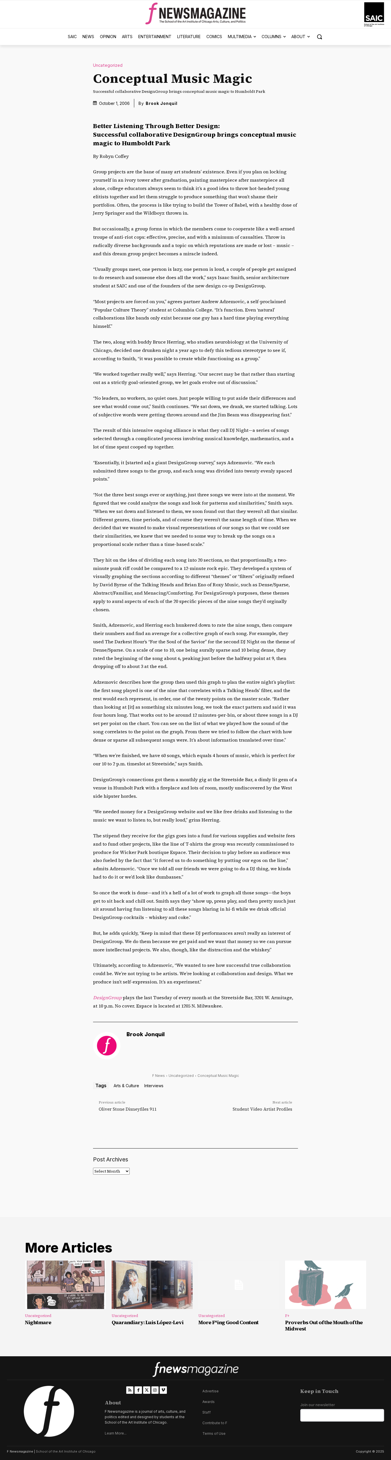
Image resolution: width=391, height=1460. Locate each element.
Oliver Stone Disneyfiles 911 (128, 1109)
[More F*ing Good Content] (238, 1285)
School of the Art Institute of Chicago (66, 1451)
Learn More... (116, 1433)
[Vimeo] (163, 1390)
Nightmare (38, 1322)
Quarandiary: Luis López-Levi (147, 1322)
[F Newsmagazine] (374, 14)
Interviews (153, 1085)
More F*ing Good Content (228, 1322)
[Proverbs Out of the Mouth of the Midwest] (325, 1285)
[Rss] (129, 1390)
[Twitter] (146, 1390)
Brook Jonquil (161, 103)
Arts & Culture (126, 1085)
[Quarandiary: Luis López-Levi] (152, 1285)
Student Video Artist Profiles (262, 1109)
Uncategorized (108, 65)
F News (158, 1075)
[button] (319, 37)
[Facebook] (138, 1390)
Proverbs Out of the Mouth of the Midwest (324, 1325)
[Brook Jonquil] (107, 1045)
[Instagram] (155, 1390)
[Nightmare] (65, 1285)
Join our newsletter (317, 1405)
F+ (287, 1315)
